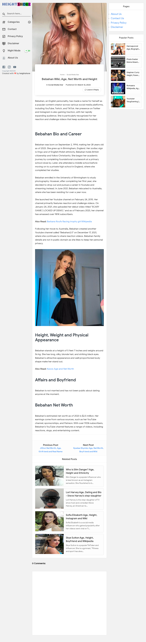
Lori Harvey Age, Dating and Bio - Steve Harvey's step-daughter (83, 494)
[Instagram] (9, 67)
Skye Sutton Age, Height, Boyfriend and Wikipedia (80, 539)
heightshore (24, 73)
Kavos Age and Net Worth (60, 368)
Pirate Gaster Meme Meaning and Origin (133, 60)
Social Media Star (55, 85)
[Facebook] (4, 67)
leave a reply (93, 89)
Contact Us (117, 18)
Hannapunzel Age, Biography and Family (133, 47)
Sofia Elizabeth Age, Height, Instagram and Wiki (81, 517)
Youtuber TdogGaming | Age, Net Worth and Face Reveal (133, 100)
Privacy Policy (118, 22)
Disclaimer (117, 27)
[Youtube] (14, 67)
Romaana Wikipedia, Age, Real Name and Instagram (133, 87)
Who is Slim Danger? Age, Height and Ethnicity (80, 471)
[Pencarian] (4, 14)
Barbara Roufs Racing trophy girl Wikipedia (69, 221)
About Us (116, 14)
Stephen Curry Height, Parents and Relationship (133, 74)
